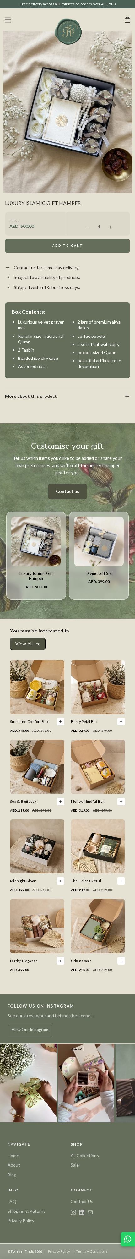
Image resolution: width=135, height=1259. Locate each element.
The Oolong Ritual (86, 881)
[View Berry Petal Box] (121, 721)
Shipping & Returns (27, 1211)
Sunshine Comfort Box (29, 722)
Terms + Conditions (92, 1251)
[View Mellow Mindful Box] (121, 801)
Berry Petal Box (84, 722)
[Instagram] (73, 1212)
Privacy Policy (21, 1220)
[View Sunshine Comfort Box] (60, 721)
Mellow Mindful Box (88, 801)
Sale (75, 1165)
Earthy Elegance (24, 961)
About (14, 1165)
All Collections (85, 1155)
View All (24, 643)
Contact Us (82, 1201)
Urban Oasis (81, 961)
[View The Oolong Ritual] (121, 881)
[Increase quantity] (110, 226)
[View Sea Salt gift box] (60, 801)
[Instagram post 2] (86, 1083)
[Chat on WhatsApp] (128, 1239)
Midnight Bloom (23, 881)
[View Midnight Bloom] (60, 881)
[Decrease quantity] (87, 226)
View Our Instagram (30, 1029)
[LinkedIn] (81, 1212)
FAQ (12, 1201)
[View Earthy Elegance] (60, 961)
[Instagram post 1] (28, 1083)
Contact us (67, 491)
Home (13, 1155)
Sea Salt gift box (23, 801)
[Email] (90, 1212)
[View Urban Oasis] (121, 961)
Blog (12, 1174)
